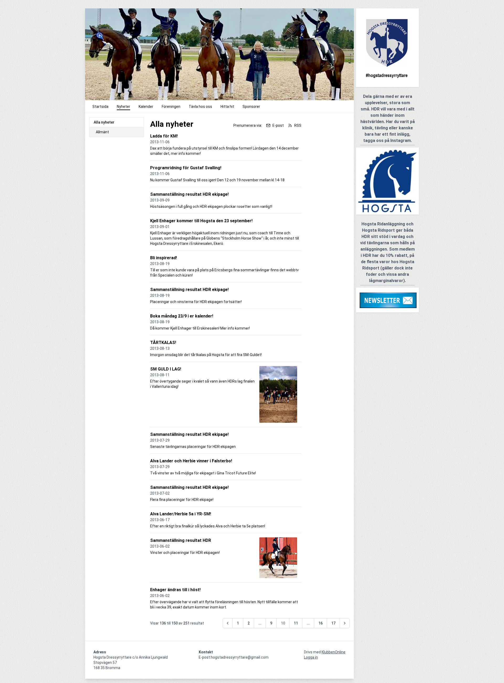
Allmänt (102, 132)
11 (296, 623)
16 (320, 623)
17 (333, 623)
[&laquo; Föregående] (228, 623)
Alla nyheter (104, 122)
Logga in (311, 657)
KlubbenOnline (333, 652)
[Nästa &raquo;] (345, 623)
